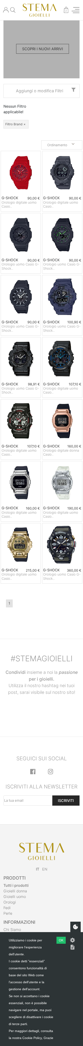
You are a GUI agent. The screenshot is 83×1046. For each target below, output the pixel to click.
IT (37, 869)
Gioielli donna (15, 891)
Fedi (7, 907)
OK (61, 940)
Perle (7, 913)
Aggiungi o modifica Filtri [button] (39, 90)
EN (44, 869)
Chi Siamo (12, 929)
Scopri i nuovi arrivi (42, 48)
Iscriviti (66, 800)
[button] (61, 145)
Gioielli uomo (14, 896)
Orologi (9, 902)
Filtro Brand (13, 124)
